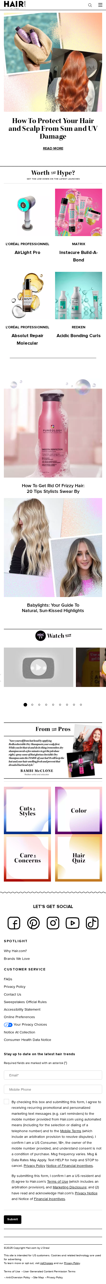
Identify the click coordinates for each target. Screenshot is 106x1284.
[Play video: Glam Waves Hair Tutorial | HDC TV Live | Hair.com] (38, 667)
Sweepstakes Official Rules (25, 1001)
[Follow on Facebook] (14, 923)
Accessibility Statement (22, 1009)
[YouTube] (72, 923)
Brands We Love (17, 958)
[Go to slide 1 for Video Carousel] (25, 704)
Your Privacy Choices (30, 1024)
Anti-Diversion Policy (18, 1277)
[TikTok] (92, 923)
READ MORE (53, 148)
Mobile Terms (70, 1130)
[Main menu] (100, 5)
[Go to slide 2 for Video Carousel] (32, 704)
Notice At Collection (19, 1032)
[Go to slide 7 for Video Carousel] (67, 704)
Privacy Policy (14, 986)
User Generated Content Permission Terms (49, 1271)
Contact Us (12, 994)
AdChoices (46, 1263)
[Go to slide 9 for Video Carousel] (80, 704)
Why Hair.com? (15, 950)
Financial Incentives (49, 1198)
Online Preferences (19, 1016)
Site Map (38, 1277)
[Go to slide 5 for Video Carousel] (53, 704)
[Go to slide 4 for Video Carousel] (46, 704)
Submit (12, 1219)
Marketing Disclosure (69, 1186)
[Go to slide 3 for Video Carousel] (39, 704)
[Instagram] (53, 923)
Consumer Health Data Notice (27, 1039)
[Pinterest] (33, 923)
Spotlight (16, 941)
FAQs (8, 978)
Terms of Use (57, 1181)
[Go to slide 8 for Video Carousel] (73, 704)
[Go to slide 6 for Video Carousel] (60, 704)
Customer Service (25, 969)
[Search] (90, 5)
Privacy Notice (86, 1192)
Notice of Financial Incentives (69, 1165)
